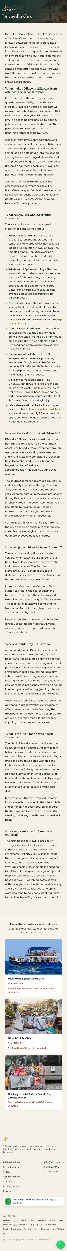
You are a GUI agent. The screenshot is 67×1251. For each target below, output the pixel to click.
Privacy (7, 1191)
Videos (6, 1172)
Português (16, 1229)
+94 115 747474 (51, 1167)
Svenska (45, 1229)
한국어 (39, 1225)
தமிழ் (53, 1229)
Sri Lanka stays (11, 1167)
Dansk (33, 1220)
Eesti (61, 1220)
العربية (15, 1220)
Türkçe (60, 1229)
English (6, 1220)
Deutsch (42, 1220)
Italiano (23, 1225)
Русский (27, 1229)
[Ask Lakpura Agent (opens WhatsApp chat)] (60, 1244)
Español (53, 1220)
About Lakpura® (11, 1176)
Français (7, 1225)
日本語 (31, 1225)
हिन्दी (15, 1225)
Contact (7, 1181)
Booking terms (11, 1186)
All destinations (11, 1162)
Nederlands (50, 1225)
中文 (5, 1233)
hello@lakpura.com (53, 1162)
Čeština (24, 1220)
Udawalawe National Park (44, 409)
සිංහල (36, 1229)
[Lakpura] (6, 7)
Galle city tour (43, 388)
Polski (6, 1229)
